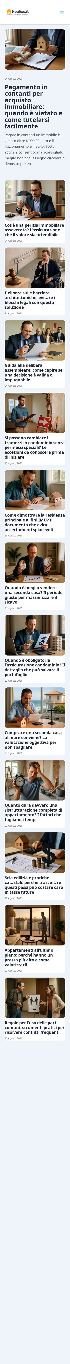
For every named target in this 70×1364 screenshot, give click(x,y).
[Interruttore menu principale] (62, 12)
